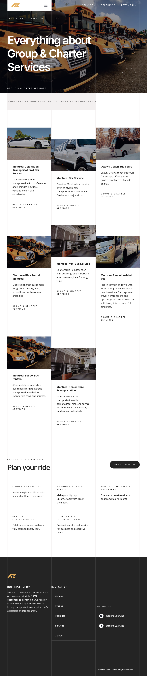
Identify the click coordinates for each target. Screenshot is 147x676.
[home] (13, 5)
